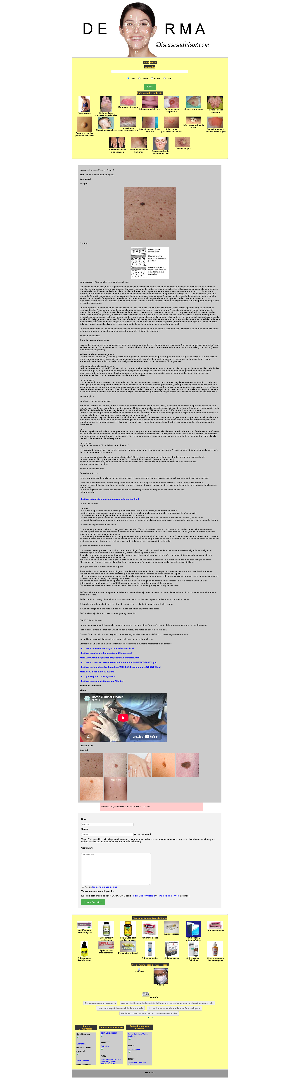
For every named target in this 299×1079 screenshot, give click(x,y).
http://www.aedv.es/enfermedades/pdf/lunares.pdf (106, 653)
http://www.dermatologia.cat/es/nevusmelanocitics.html (109, 499)
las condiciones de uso (104, 887)
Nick (83, 819)
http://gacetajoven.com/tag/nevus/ (98, 676)
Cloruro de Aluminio (137, 1063)
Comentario (87, 848)
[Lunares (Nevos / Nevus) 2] (115, 776)
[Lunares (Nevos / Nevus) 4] (163, 776)
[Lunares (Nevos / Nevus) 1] (91, 776)
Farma (157, 78)
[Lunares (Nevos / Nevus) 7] (115, 800)
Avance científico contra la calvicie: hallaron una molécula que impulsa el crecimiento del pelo (167, 1003)
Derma (144, 78)
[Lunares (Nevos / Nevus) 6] (91, 800)
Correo (84, 829)
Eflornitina (80, 1044)
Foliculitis (105, 1046)
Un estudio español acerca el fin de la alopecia (120, 1008)
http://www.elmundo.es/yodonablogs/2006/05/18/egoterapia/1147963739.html (120, 667)
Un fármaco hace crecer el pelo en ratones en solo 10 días (149, 1013)
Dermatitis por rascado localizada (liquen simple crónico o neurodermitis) (111, 1062)
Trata (168, 78)
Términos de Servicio (168, 896)
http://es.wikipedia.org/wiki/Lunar (97, 672)
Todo (132, 78)
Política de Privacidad (143, 896)
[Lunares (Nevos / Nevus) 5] (187, 776)
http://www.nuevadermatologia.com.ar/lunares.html (107, 648)
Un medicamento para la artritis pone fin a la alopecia (174, 1008)
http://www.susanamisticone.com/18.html (101, 681)
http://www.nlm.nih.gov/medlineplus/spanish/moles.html (110, 658)
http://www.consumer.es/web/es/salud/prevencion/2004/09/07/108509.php (118, 662)
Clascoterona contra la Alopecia (100, 1003)
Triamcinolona (82, 1061)
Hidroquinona (134, 1049)
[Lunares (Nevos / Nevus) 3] (139, 776)
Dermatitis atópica (109, 1033)
